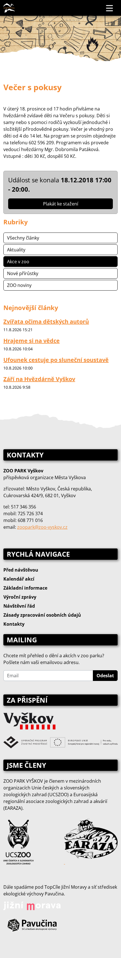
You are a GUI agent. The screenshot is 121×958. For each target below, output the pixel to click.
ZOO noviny (19, 285)
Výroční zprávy (19, 597)
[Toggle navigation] (110, 8)
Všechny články (23, 238)
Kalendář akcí (18, 579)
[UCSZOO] (18, 841)
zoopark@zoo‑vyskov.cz (42, 527)
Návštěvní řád (19, 606)
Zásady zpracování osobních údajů (42, 615)
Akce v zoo (18, 261)
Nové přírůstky (22, 273)
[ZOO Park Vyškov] (9, 8)
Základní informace (25, 588)
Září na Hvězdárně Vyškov (39, 379)
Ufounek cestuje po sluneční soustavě (56, 360)
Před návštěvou (20, 570)
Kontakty (13, 624)
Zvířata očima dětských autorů (46, 321)
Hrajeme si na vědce (31, 340)
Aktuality (16, 250)
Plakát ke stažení (60, 204)
